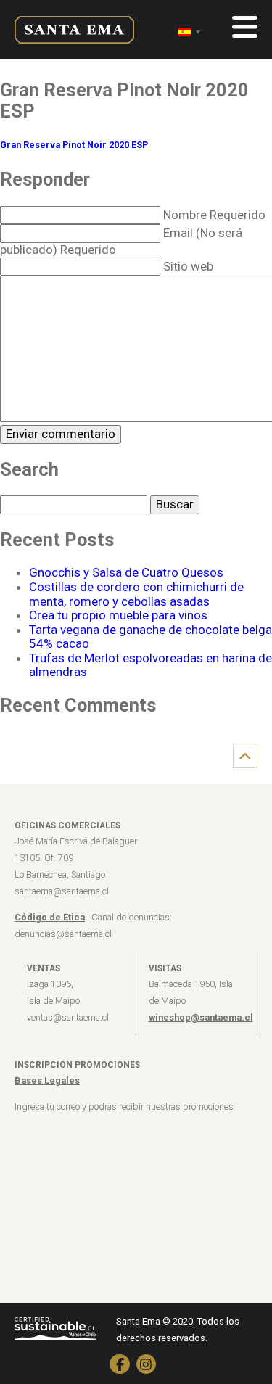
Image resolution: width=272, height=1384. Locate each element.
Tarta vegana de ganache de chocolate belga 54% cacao (150, 636)
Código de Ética (50, 917)
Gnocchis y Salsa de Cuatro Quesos (126, 572)
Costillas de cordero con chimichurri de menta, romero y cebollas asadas (136, 594)
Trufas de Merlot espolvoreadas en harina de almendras (150, 665)
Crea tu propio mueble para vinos (118, 615)
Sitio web (188, 266)
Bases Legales (47, 1080)
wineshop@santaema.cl (201, 1017)
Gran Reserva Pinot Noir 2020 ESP (74, 144)
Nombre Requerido (214, 214)
